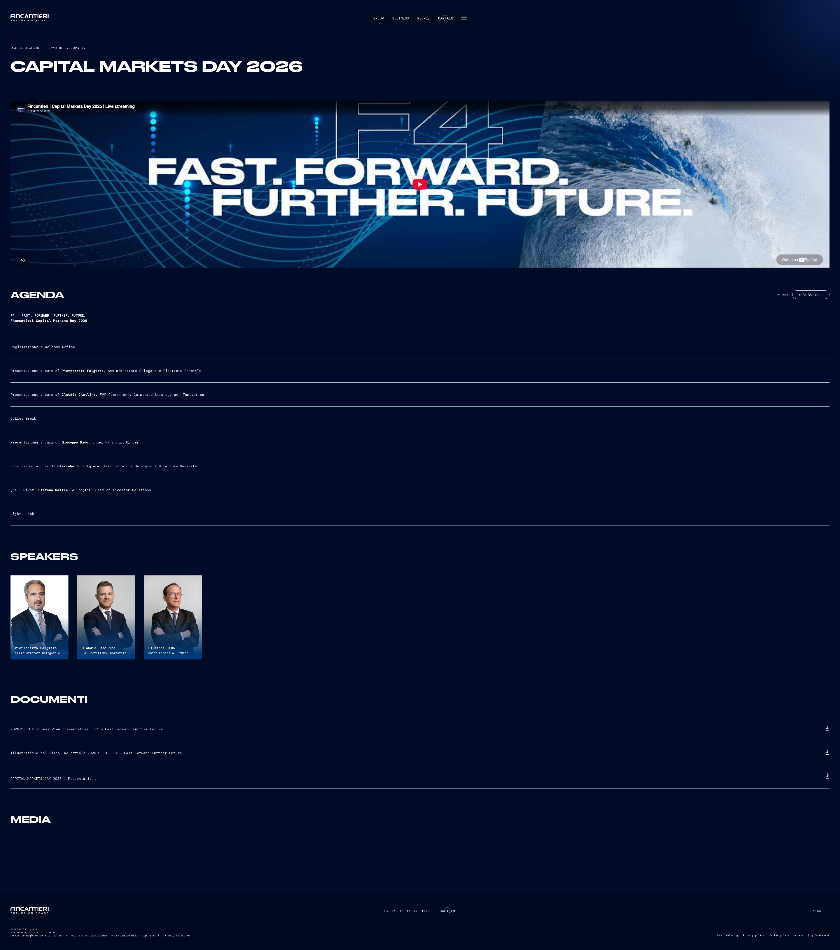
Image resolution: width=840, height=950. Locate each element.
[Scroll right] (825, 665)
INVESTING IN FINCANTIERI (68, 47)
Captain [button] (445, 18)
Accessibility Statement (812, 935)
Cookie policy (779, 935)
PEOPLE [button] (428, 911)
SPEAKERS (44, 557)
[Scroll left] (809, 665)
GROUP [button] (389, 911)
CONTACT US (819, 911)
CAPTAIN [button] (447, 911)
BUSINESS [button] (408, 911)
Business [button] (400, 18)
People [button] (423, 18)
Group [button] (378, 18)
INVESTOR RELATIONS (24, 47)
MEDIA (30, 820)
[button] (464, 18)
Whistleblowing (727, 935)
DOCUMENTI (49, 700)
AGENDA (37, 295)
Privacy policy (753, 935)
